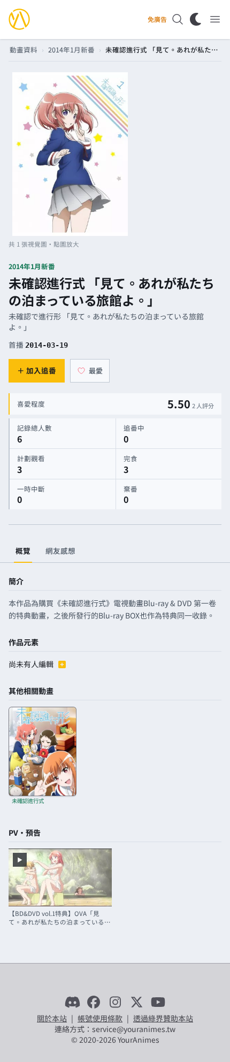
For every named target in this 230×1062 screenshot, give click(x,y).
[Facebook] (93, 1002)
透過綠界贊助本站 (163, 1018)
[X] (136, 1002)
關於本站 (52, 1018)
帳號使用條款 (100, 1018)
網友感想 (60, 550)
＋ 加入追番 (36, 370)
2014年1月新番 (71, 49)
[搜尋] (177, 19)
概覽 (23, 550)
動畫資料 (23, 49)
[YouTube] (158, 1002)
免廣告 (157, 19)
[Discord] (72, 1002)
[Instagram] (115, 1002)
